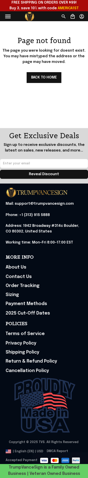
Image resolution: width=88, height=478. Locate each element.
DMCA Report (57, 451)
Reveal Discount (44, 174)
